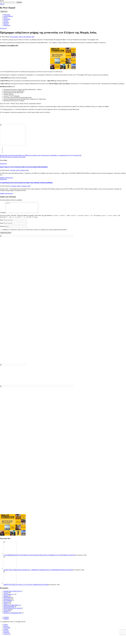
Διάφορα (5, 596)
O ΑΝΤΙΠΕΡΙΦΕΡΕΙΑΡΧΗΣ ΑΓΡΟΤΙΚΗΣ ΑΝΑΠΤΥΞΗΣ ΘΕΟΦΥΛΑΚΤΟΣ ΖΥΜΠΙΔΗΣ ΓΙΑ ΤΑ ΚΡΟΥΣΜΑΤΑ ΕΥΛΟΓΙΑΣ (39, 555)
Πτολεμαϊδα (6, 19)
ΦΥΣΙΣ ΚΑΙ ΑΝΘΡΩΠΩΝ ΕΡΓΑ (12, 613)
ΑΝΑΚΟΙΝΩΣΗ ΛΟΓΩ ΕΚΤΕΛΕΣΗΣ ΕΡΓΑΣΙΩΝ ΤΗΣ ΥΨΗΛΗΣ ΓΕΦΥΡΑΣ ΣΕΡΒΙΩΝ (26, 182)
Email (1, 223)
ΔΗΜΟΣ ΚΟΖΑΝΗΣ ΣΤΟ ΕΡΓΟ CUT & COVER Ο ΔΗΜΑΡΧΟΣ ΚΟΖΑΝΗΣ (25, 584)
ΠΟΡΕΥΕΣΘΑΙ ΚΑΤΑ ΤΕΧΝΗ (12, 608)
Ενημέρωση (6, 14)
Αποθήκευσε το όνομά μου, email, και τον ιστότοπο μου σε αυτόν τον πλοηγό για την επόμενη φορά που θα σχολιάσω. (34, 229)
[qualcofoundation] (63, 68)
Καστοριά (6, 22)
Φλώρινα (5, 24)
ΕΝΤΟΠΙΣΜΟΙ (7, 600)
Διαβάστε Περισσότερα (6, 177)
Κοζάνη (5, 17)
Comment (2, 212)
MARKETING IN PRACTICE (12, 591)
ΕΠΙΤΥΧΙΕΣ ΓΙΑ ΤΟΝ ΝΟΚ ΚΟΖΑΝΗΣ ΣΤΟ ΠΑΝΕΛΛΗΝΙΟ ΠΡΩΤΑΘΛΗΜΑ (24, 167)
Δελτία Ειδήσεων (8, 16)
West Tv (2, 4)
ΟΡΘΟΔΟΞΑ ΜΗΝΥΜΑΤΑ (11, 605)
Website (2, 226)
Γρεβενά (5, 20)
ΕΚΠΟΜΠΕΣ (7, 597)
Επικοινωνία (6, 25)
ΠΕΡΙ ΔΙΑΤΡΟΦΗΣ (8, 606)
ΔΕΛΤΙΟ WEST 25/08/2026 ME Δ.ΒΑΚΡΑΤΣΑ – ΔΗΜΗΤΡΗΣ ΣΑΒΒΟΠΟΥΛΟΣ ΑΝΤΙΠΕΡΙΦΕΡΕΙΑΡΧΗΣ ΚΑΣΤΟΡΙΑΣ (38, 570)
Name (1, 220)
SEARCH (19, 2)
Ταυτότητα (6, 632)
